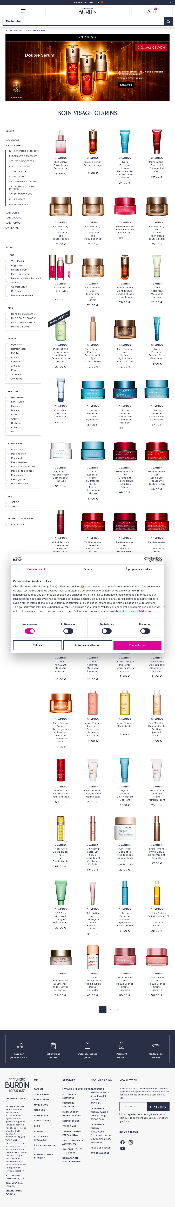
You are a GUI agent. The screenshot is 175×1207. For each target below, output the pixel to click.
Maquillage (12, 140)
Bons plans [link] (41, 1115)
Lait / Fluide (17, 401)
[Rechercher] (168, 21)
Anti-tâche (16, 378)
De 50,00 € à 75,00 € (23, 322)
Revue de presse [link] (100, 1148)
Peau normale (19, 453)
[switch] (68, 631)
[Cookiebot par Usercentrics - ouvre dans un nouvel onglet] (147, 559)
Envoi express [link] (84, 1089)
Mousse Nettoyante (22, 295)
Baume (15, 410)
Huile (14, 427)
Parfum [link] (38, 1089)
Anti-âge (16, 365)
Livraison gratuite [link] (19, 1055)
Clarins (9, 130)
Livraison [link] (68, 1089)
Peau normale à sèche (23, 466)
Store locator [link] (100, 1153)
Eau (13, 431)
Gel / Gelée (17, 397)
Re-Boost (16, 290)
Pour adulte (17, 524)
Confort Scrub (19, 286)
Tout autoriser (137, 645)
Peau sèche (17, 449)
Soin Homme (12, 223)
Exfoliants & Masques (23, 156)
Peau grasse (18, 479)
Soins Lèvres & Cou (21, 194)
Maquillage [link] (41, 1105)
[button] (23, 11)
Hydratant (16, 344)
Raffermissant (18, 348)
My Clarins (12, 228)
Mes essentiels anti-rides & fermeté (26, 280)
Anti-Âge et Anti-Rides (22, 181)
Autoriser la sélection (87, 645)
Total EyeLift (18, 261)
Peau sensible (19, 462)
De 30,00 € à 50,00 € (23, 318)
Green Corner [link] (42, 1121)
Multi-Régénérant (20, 273)
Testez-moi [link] (69, 1126)
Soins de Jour (18, 171)
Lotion (14, 414)
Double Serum (19, 269)
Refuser (37, 645)
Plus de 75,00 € (20, 326)
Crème (15, 418)
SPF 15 (14, 506)
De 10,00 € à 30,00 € (23, 313)
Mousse (15, 405)
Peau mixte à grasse (22, 470)
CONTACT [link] (67, 1149)
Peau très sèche (20, 483)
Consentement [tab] (36, 569)
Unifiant (15, 357)
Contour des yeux (21, 166)
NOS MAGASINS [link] (101, 1080)
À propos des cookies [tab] (139, 569)
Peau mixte (17, 457)
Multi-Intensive (18, 204)
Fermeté (16, 361)
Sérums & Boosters (21, 161)
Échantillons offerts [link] (53, 1055)
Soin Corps (12, 213)
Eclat (13, 370)
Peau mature (18, 475)
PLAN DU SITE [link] (41, 1131)
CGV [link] (7, 1183)
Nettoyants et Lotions (24, 151)
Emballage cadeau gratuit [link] (87, 1055)
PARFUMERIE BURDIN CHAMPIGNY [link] (97, 1128)
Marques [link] (39, 1110)
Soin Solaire (13, 218)
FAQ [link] (64, 1140)
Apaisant (16, 374)
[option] (87, 71)
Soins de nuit (17, 176)
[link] (122, 1142)
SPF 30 (15, 502)
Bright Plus (17, 265)
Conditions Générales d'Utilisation (130, 611)
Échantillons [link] (70, 1121)
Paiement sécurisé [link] (121, 1055)
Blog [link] (37, 1126)
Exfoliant (16, 353)
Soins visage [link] (41, 1094)
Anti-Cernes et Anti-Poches (22, 188)
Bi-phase (16, 423)
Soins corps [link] (41, 1099)
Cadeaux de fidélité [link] (156, 1055)
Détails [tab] (87, 569)
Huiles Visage (17, 199)
